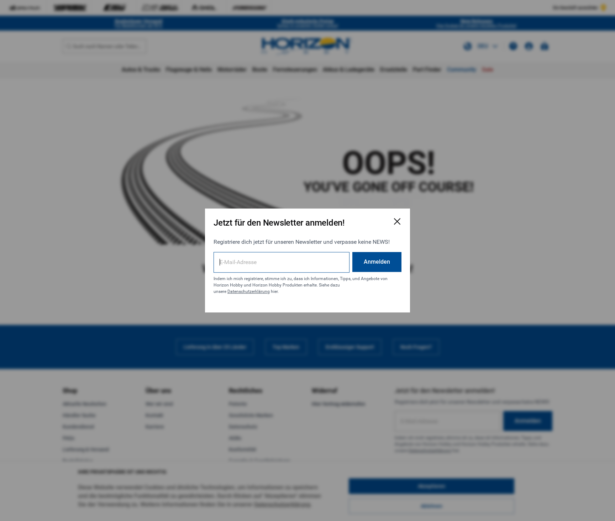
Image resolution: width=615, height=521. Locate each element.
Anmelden (377, 261)
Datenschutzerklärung (248, 291)
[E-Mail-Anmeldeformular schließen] (397, 221)
